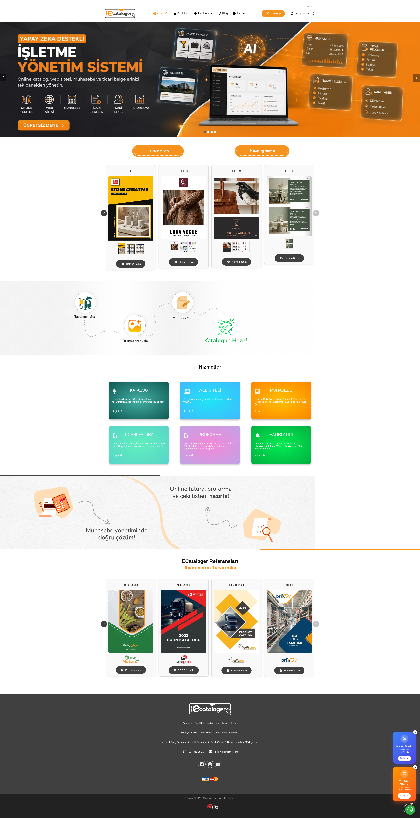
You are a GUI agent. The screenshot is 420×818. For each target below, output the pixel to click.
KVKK (213, 742)
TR (308, 6)
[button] (3, 77)
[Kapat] (415, 734)
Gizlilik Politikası (225, 742)
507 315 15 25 (196, 751)
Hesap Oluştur (302, 13)
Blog (225, 13)
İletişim (240, 13)
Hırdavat (233, 732)
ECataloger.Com (209, 798)
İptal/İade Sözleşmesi (246, 742)
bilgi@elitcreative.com (226, 751)
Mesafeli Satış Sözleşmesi (175, 742)
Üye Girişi (276, 13)
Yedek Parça (205, 732)
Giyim (194, 732)
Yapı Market (220, 732)
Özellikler (182, 13)
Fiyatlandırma (205, 13)
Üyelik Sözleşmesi (199, 742)
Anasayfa (162, 13)
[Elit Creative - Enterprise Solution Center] (212, 808)
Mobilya (185, 732)
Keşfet (116, 411)
